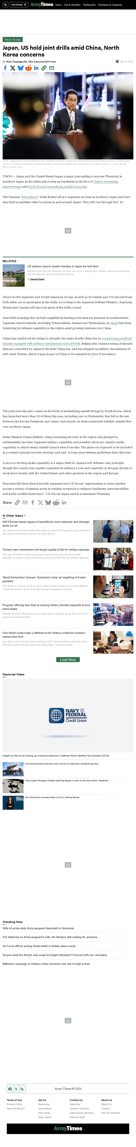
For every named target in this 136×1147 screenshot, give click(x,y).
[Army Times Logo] (41, 4)
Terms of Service (16, 1108)
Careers (105, 1108)
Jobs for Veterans (110, 1112)
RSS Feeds (44, 1112)
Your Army (13, 39)
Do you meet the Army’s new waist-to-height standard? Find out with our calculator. (55, 955)
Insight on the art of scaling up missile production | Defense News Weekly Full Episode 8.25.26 (56, 755)
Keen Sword (30, 197)
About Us (106, 1104)
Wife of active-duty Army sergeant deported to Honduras (38, 928)
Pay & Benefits (72, 4)
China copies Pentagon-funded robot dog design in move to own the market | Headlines (66, 780)
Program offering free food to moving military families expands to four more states (46, 607)
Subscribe (43, 1104)
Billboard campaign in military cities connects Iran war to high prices (46, 963)
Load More (68, 659)
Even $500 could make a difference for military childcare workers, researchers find (44, 634)
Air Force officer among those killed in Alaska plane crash (39, 946)
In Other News (13, 515)
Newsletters (45, 1108)
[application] (68, 716)
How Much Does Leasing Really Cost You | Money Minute (52, 797)
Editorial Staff (77, 1117)
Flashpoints (89, 4)
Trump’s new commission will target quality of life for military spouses (45, 549)
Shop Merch (45, 1117)
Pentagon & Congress (110, 4)
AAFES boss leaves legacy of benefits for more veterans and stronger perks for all (46, 523)
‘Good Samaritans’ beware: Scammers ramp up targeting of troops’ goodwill (44, 579)
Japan (114, 323)
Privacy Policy (14, 1104)
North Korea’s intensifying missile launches (57, 187)
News (58, 4)
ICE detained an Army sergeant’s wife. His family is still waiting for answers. (50, 937)
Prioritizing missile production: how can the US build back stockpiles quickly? (62, 763)
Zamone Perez (37, 279)
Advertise (75, 1104)
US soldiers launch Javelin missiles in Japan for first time (62, 266)
